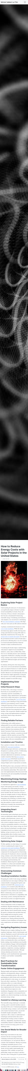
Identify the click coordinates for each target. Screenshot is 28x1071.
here (18, 1067)
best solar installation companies (11, 621)
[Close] (25, 1059)
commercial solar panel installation (10, 848)
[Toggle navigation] (25, 2)
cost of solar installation (7, 629)
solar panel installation (13, 747)
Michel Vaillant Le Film (9, 2)
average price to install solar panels (10, 636)
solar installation (21, 784)
